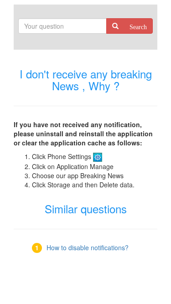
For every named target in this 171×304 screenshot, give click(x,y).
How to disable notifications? (88, 247)
